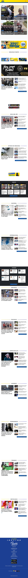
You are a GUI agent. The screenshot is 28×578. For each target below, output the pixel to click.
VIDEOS (14, 182)
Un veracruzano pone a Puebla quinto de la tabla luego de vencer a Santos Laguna (21, 290)
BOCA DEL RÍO (14, 114)
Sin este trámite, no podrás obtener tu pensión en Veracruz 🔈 (22, 120)
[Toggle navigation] (26, 1)
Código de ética (14, 566)
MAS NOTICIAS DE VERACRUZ (22, 91)
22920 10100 (14, 546)
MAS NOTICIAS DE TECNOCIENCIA (22, 436)
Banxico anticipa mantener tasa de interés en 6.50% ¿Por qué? (22, 472)
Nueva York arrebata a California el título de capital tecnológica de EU (22, 434)
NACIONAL (14, 203)
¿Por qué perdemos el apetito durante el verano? (22, 424)
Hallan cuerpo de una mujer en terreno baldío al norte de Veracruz (22, 322)
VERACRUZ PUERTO (14, 52)
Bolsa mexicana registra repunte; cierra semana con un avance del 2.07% (22, 463)
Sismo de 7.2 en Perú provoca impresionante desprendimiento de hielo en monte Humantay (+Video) (22, 241)
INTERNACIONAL (14, 235)
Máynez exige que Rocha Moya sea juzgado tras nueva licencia (22, 209)
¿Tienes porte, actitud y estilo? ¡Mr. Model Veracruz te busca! (22, 394)
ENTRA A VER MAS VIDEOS (14, 195)
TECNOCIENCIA (14, 421)
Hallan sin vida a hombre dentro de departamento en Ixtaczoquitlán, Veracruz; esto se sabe (22, 512)
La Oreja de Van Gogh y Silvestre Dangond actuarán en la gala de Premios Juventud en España (22, 353)
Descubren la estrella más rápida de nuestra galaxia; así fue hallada (22, 431)
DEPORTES (14, 287)
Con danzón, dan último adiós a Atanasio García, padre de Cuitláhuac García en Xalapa (22, 151)
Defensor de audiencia (8, 565)
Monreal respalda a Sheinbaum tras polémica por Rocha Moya (22, 212)
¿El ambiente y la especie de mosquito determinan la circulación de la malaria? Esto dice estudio (22, 427)
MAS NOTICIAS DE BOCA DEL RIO (22, 128)
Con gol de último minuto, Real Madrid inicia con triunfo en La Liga (22, 297)
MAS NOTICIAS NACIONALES (22, 218)
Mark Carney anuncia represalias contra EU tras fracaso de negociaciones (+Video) (22, 244)
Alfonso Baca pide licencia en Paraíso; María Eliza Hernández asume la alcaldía (22, 206)
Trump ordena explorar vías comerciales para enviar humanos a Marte (22, 238)
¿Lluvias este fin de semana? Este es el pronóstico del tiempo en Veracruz (22, 123)
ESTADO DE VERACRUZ (14, 145)
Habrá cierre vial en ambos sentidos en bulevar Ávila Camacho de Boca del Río (22, 125)
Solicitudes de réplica (14, 565)
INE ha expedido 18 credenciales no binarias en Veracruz (22, 148)
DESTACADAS (14, 499)
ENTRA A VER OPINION (14, 284)
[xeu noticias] (2, 1)
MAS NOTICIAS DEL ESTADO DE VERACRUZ (21, 160)
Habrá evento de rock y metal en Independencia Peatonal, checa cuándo (22, 386)
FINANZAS (14, 460)
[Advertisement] (14, 167)
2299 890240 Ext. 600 (14, 551)
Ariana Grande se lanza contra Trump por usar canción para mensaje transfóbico (21, 357)
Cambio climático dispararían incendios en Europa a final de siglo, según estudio (22, 502)
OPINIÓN (14, 267)
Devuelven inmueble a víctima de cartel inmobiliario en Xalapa (22, 328)
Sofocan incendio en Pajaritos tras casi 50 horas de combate (22, 154)
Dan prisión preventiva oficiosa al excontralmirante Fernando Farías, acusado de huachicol (22, 215)
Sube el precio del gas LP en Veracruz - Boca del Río (22, 116)
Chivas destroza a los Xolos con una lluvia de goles (22, 293)
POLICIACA (14, 319)
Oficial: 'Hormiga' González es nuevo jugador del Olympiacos (22, 300)
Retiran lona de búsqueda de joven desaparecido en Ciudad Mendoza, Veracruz (22, 157)
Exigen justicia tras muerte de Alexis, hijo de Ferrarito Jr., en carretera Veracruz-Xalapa (22, 331)
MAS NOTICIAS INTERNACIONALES (22, 251)
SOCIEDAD (14, 383)
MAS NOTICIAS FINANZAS (23, 475)
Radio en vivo (14, 554)
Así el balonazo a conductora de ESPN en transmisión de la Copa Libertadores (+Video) (22, 361)
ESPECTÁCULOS (14, 350)
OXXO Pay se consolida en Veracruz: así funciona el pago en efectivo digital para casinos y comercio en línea (22, 508)
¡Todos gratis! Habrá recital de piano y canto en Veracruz (22, 391)
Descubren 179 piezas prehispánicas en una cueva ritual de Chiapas (22, 389)
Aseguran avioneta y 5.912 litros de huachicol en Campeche (22, 325)
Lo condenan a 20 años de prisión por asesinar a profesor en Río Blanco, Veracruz (22, 505)
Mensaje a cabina (14, 555)
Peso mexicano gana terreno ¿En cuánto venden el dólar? (22, 465)
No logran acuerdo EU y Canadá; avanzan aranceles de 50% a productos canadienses (22, 248)
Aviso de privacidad (19, 565)
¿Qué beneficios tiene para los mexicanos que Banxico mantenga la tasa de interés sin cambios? (22, 469)
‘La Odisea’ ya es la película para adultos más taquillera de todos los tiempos (22, 364)
